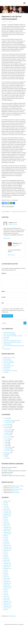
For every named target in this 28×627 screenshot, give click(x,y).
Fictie (6, 458)
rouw (14, 397)
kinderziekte (5, 388)
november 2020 (7, 602)
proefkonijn (5, 397)
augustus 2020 (7, 607)
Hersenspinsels (7, 436)
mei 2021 (6, 593)
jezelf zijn (12, 385)
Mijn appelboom (6, 211)
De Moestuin (7, 424)
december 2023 (7, 545)
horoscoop (14, 383)
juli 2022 (6, 570)
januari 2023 (7, 561)
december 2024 (7, 527)
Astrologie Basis (8, 422)
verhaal (15, 404)
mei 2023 (6, 555)
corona (3, 206)
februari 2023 (7, 560)
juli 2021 (6, 589)
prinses (17, 395)
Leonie (5, 454)
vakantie (10, 404)
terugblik (22, 402)
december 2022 (7, 563)
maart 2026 (6, 507)
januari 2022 (7, 580)
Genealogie (6, 427)
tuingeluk (4, 404)
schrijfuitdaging (11, 399)
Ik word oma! (21, 383)
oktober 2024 (7, 530)
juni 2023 (6, 553)
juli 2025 (6, 517)
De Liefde (7, 439)
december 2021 (7, 581)
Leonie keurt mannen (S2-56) (18, 211)
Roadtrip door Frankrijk (9, 357)
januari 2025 (7, 525)
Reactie (4, 273)
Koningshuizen (8, 429)
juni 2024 (6, 537)
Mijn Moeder (8, 431)
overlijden (15, 392)
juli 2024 (6, 535)
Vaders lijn (7, 434)
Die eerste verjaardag (9, 362)
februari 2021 (7, 598)
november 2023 (7, 547)
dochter (20, 381)
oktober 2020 (7, 604)
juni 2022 (6, 571)
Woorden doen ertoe (9, 365)
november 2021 (7, 583)
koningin (11, 388)
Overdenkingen (8, 447)
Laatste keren (7, 369)
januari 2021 (7, 599)
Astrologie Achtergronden (11, 420)
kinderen (18, 385)
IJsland (6, 440)
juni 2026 (6, 504)
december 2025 (7, 511)
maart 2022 (6, 576)
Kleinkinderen (7, 452)
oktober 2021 (7, 584)
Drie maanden (7, 364)
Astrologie (6, 418)
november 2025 (7, 512)
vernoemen (5, 406)
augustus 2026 (7, 501)
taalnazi (17, 402)
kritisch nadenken (10, 206)
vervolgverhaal (12, 406)
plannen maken (6, 395)
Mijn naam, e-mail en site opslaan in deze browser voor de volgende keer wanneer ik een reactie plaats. (13, 310)
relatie (10, 397)
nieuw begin (5, 392)
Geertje (8, 383)
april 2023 (6, 557)
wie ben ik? (11, 409)
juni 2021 (6, 591)
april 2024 (6, 540)
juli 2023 (6, 552)
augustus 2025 (7, 516)
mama (15, 390)
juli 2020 (6, 609)
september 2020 (8, 606)
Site (3, 303)
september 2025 (8, 514)
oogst (10, 392)
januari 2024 (7, 543)
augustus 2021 (7, 588)
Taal (4, 456)
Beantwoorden (7, 238)
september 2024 (8, 532)
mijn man (20, 390)
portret (12, 395)
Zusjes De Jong (18, 409)
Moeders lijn (8, 433)
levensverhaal (5, 390)
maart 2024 (6, 542)
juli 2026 (6, 502)
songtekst (19, 399)
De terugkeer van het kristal (10, 370)
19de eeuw (5, 381)
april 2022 (6, 575)
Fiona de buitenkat (8, 360)
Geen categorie (7, 425)
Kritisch (10, 21)
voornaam (4, 409)
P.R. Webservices (12, 616)
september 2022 (8, 568)
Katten (6, 442)
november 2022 (7, 565)
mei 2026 (6, 506)
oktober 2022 (7, 566)
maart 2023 (6, 558)
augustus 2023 (7, 550)
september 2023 (8, 548)
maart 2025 (6, 522)
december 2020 (7, 601)
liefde (11, 390)
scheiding (4, 399)
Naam (3, 291)
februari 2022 (7, 578)
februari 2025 (7, 524)
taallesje (12, 402)
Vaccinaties (7, 448)
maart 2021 (6, 596)
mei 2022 (6, 573)
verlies (19, 404)
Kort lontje (6, 372)
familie (4, 383)
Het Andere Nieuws (6, 469)
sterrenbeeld (5, 402)
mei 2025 (6, 519)
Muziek (6, 445)
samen (18, 397)
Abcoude (11, 381)
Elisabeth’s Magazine (7, 474)
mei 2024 (6, 538)
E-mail (4, 297)
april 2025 (6, 520)
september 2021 (8, 586)
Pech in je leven (7, 359)
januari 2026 (7, 509)
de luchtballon (7, 367)
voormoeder (20, 406)
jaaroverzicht (5, 385)
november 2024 (7, 529)
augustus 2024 (7, 534)
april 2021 (6, 594)
